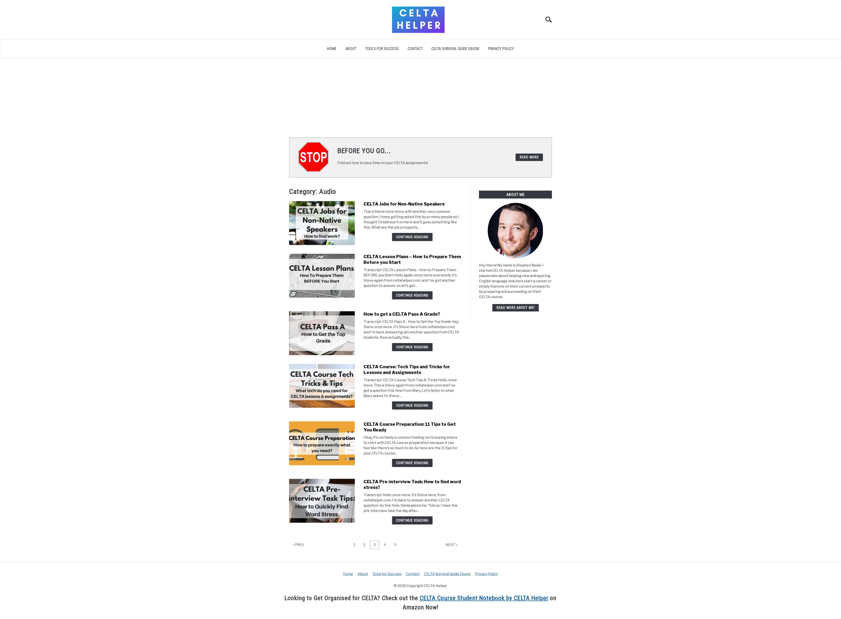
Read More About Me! (515, 308)
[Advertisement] (420, 98)
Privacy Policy (501, 48)
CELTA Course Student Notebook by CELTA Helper (484, 598)
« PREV (298, 545)
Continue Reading (412, 237)
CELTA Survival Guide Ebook (455, 48)
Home (332, 48)
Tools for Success (382, 48)
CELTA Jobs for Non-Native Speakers (404, 204)
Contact (415, 48)
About (350, 48)
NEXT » (451, 545)
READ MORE (529, 157)
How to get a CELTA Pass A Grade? (402, 314)
